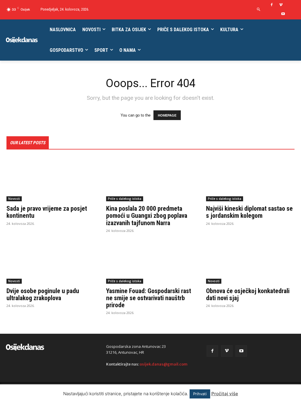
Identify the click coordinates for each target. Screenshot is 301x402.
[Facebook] (271, 5)
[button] (258, 9)
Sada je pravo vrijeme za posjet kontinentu (46, 212)
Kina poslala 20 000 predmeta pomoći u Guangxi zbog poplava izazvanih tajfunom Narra (146, 215)
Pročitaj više (224, 393)
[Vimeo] (280, 5)
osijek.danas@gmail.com (164, 364)
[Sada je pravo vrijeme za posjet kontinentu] (50, 179)
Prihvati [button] (200, 393)
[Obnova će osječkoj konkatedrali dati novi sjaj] (250, 261)
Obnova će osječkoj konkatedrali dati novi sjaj (248, 294)
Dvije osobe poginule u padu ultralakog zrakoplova (42, 294)
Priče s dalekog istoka (124, 199)
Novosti (14, 199)
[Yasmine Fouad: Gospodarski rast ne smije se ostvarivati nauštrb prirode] (150, 261)
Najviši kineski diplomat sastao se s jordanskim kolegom (249, 212)
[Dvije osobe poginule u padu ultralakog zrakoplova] (50, 261)
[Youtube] (283, 14)
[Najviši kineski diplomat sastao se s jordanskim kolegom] (250, 179)
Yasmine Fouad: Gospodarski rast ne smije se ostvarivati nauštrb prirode (148, 298)
